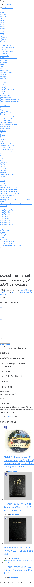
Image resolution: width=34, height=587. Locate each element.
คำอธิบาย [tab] (11, 348)
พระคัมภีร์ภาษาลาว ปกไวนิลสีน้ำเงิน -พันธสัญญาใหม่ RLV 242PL (18, 570)
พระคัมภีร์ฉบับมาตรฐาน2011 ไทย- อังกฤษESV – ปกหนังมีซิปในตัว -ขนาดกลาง (19, 507)
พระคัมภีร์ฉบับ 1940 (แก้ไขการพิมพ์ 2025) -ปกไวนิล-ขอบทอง (18, 550)
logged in (10, 416)
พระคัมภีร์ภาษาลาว (26, 290)
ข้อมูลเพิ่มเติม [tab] (17, 348)
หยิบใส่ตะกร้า (5, 344)
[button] (12, 471)
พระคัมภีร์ (2, 292)
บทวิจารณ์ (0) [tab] (25, 348)
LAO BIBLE (14, 292)
